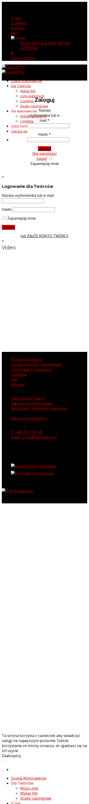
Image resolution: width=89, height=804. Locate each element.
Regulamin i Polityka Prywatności (39, 408)
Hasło (44, 134)
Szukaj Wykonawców (28, 778)
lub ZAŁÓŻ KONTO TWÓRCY (44, 235)
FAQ (14, 33)
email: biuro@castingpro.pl (34, 437)
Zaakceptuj (11, 755)
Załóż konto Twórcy (28, 398)
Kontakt (18, 28)
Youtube (46, 473)
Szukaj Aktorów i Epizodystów (36, 364)
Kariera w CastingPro (29, 418)
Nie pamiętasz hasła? (44, 156)
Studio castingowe (35, 798)
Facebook (47, 466)
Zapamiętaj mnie (44, 163)
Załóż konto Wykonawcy (31, 403)
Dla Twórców (21, 86)
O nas (16, 18)
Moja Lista (29, 788)
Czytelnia (18, 23)
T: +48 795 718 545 (27, 432)
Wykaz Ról (29, 793)
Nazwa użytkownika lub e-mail (44, 115)
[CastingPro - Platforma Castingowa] (13, 69)
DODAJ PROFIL (23, 58)
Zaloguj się (19, 131)
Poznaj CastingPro (27, 359)
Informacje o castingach (31, 369)
